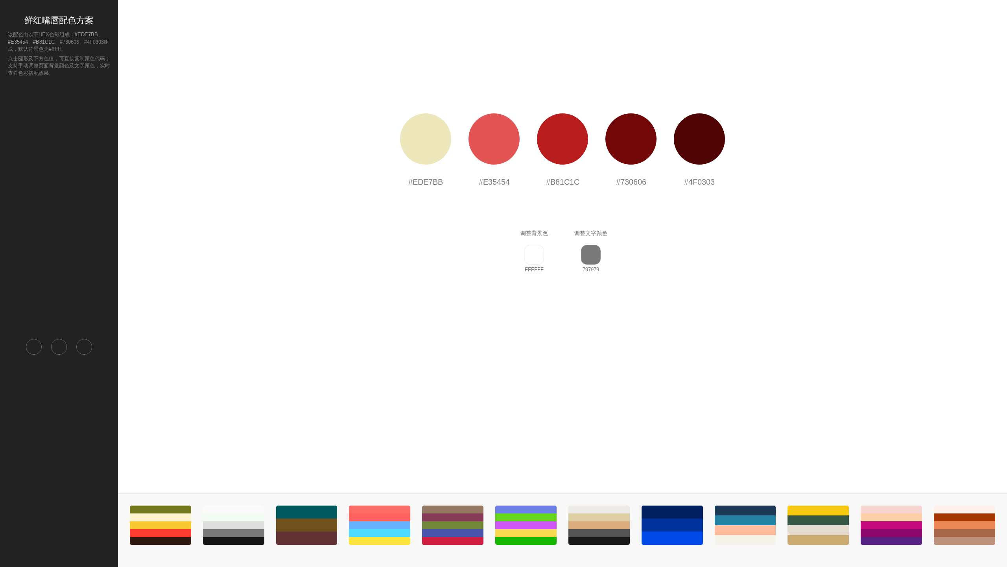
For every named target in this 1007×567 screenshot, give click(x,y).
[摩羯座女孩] (599, 525)
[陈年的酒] (307, 525)
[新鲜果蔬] (160, 525)
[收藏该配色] (84, 347)
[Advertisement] (59, 207)
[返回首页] (34, 347)
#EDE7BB (86, 34)
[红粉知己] (964, 525)
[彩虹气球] (379, 525)
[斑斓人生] (526, 525)
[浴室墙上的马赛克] (672, 525)
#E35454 (18, 42)
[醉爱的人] (452, 525)
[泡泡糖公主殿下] (891, 525)
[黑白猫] (233, 525)
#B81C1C (44, 42)
